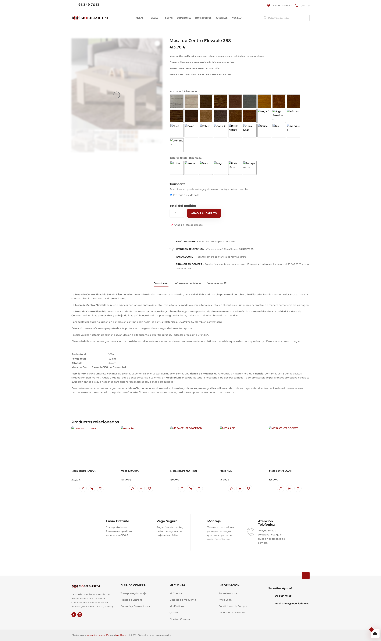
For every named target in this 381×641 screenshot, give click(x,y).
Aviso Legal (225, 599)
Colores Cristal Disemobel (186, 158)
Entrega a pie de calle (186, 195)
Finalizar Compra (180, 619)
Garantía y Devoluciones (135, 606)
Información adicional (188, 283)
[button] (186, 225)
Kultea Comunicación (98, 635)
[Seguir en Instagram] (79, 614)
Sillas (154, 18)
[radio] (177, 101)
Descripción (161, 283)
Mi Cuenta (176, 593)
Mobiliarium (121, 635)
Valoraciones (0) (217, 283)
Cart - (305, 5)
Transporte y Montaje (133, 593)
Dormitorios (203, 18)
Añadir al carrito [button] (91, 488)
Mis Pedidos (177, 606)
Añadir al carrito (204, 213)
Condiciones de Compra (233, 606)
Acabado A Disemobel (183, 91)
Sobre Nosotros (228, 593)
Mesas (139, 18)
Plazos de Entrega (132, 599)
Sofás (169, 18)
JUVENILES (222, 18)
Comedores (184, 18)
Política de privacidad (232, 612)
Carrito (174, 612)
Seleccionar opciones (141, 488)
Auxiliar (237, 18)
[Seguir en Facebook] (73, 614)
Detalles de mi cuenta (183, 599)
